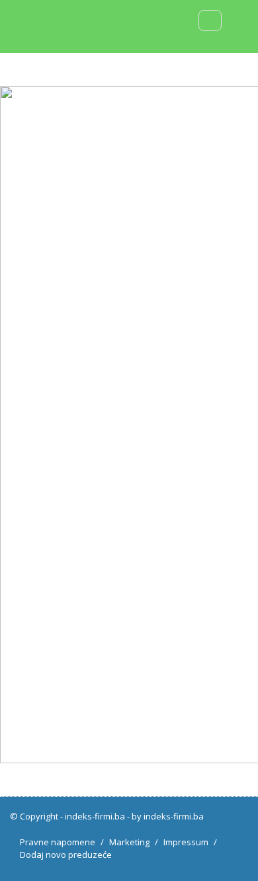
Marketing (129, 842)
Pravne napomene (57, 842)
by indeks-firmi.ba (168, 816)
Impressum (185, 842)
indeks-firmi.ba (95, 816)
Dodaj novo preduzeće (66, 854)
